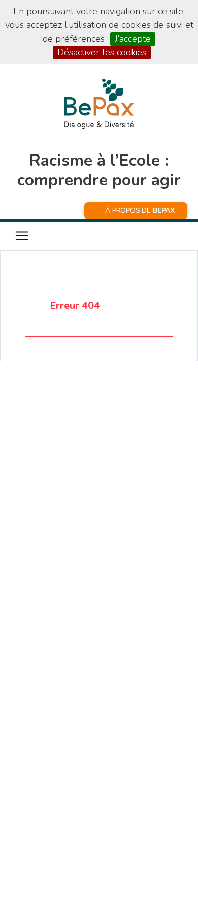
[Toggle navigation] (22, 235)
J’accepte (133, 39)
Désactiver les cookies (101, 52)
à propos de (140, 210)
